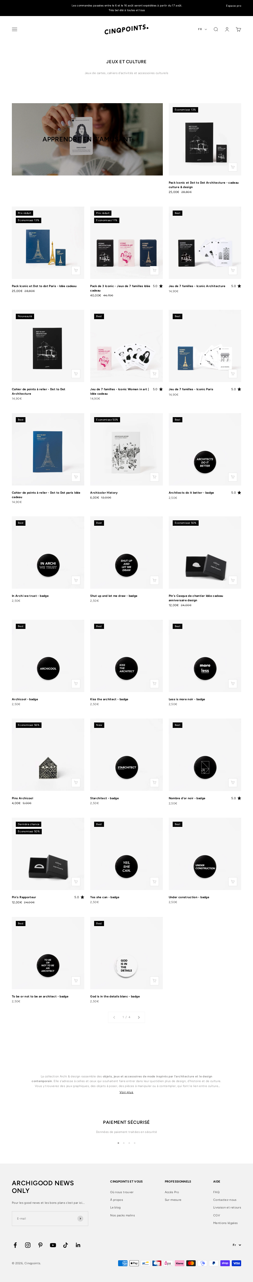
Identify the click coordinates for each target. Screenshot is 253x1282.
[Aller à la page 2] (138, 1017)
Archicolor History (104, 492)
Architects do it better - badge (191, 492)
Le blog (115, 1207)
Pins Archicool (22, 798)
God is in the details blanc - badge (115, 996)
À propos (116, 1200)
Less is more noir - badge (187, 699)
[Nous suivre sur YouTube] (53, 1245)
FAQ (216, 1192)
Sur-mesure (173, 1200)
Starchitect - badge (104, 798)
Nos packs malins (122, 1215)
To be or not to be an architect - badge (40, 996)
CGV (216, 1215)
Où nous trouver (121, 1192)
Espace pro (233, 5)
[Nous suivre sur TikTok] (65, 1245)
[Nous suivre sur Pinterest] (40, 1245)
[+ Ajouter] (232, 167)
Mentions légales (225, 1223)
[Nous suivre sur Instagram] (27, 1245)
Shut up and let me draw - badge (113, 596)
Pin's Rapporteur (24, 897)
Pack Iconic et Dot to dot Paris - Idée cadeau (44, 286)
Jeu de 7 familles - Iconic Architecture (197, 286)
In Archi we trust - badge (30, 596)
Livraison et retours (227, 1207)
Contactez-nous (225, 1200)
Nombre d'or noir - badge (187, 798)
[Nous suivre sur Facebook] (15, 1245)
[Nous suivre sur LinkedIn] (78, 1245)
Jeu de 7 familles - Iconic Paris (191, 389)
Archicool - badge (25, 699)
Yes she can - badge (104, 897)
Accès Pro (172, 1192)
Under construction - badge (189, 897)
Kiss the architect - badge (109, 699)
